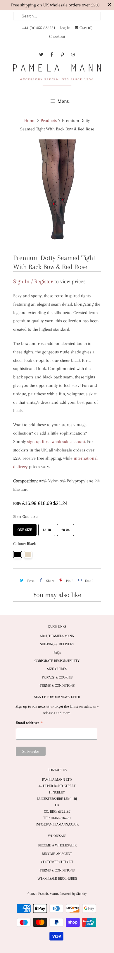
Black (17, 554)
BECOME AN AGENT (57, 854)
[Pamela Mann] (57, 76)
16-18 (46, 528)
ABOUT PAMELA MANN (57, 636)
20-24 (65, 528)
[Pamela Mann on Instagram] (73, 54)
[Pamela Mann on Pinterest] (62, 54)
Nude (28, 554)
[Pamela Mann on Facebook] (52, 54)
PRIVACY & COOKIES (57, 677)
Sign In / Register (33, 281)
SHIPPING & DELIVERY (57, 644)
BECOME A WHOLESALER (57, 845)
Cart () (85, 27)
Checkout (57, 36)
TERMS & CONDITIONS (57, 685)
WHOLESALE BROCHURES (57, 878)
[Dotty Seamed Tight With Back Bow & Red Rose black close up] (57, 194)
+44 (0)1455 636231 (39, 27)
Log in (65, 27)
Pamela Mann (48, 894)
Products (49, 120)
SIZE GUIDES (57, 669)
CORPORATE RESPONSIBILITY (57, 661)
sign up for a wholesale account (56, 441)
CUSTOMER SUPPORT (57, 862)
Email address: (29, 723)
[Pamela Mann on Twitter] (41, 54)
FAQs (57, 653)
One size (24, 528)
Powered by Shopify (73, 894)
